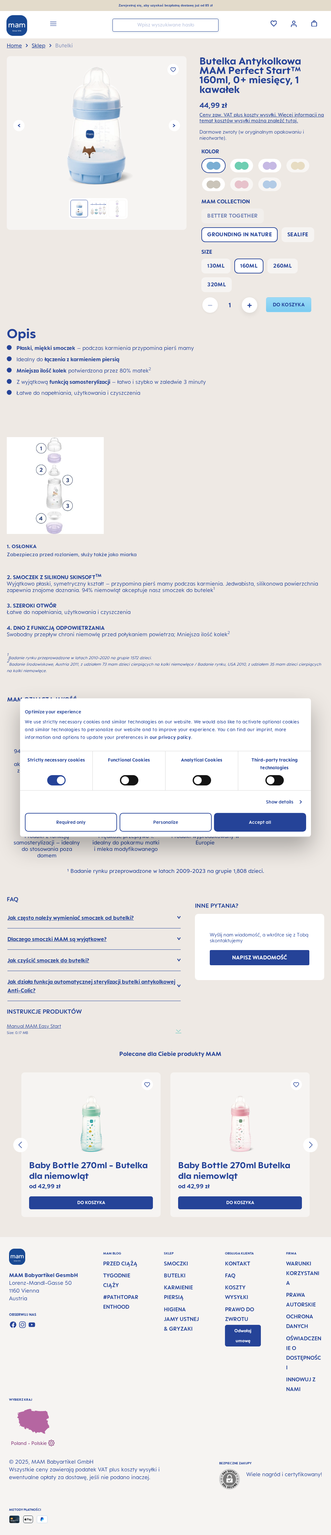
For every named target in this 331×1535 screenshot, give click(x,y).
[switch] (129, 780)
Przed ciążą (120, 1263)
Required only (71, 822)
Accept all (260, 822)
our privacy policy (170, 737)
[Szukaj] (212, 24)
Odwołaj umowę (242, 1335)
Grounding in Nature (239, 234)
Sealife (297, 234)
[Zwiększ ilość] (249, 305)
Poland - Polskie (29, 1443)
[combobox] (165, 25)
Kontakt (237, 1263)
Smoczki (176, 1263)
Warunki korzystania (302, 1273)
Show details (280, 801)
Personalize (165, 822)
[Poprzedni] (19, 125)
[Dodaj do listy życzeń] (173, 69)
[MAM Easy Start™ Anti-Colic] (96, 125)
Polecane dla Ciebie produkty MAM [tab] (170, 1053)
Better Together (232, 215)
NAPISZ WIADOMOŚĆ (259, 957)
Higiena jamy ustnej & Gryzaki (181, 1319)
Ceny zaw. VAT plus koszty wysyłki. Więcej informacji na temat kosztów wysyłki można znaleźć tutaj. (261, 118)
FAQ (230, 1275)
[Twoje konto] (294, 23)
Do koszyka (288, 304)
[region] (97, 143)
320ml (216, 284)
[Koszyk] (314, 23)
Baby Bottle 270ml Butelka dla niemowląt (234, 1170)
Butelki (175, 1275)
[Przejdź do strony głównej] (16, 25)
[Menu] (53, 25)
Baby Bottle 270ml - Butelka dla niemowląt (88, 1170)
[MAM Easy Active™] (91, 1124)
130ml (216, 265)
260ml (282, 265)
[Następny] (174, 125)
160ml (249, 265)
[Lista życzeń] (274, 23)
